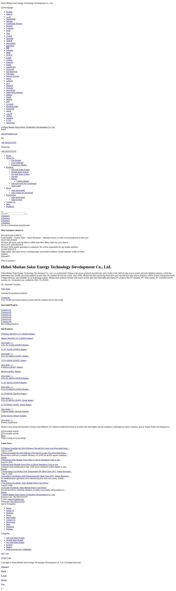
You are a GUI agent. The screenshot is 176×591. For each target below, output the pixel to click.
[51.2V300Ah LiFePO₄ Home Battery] (17, 400)
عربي (8, 17)
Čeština (9, 60)
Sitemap (9, 529)
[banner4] (5, 223)
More (3, 436)
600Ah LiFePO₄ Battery (11, 371)
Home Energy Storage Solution (14, 416)
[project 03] (6, 315)
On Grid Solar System (20, 174)
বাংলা (7, 102)
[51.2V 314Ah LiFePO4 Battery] (15, 345)
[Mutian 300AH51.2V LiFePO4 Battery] (18, 334)
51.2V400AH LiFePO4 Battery (14, 394)
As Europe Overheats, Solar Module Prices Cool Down (23, 488)
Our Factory (16, 160)
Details (4, 457)
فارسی (9, 113)
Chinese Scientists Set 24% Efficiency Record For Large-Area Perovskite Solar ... (34, 453)
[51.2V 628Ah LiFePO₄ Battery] (15, 356)
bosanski (9, 38)
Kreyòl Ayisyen (12, 76)
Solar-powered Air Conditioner (24, 183)
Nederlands (10, 19)
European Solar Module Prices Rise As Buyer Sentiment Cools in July (29, 464)
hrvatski (9, 26)
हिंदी (7, 48)
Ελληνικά (10, 69)
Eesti (8, 30)
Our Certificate (17, 163)
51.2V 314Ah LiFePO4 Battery (14, 349)
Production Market (19, 165)
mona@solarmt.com (9, 134)
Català (8, 58)
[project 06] (6, 322)
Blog (8, 204)
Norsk (8, 97)
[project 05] (6, 319)
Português (10, 109)
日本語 (9, 41)
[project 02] (6, 312)
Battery (14, 179)
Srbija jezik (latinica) (14, 92)
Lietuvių (9, 81)
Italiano (9, 95)
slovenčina (10, 123)
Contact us (5, 297)
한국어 (9, 55)
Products (9, 167)
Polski (8, 65)
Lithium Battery (22, 181)
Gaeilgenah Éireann (14, 24)
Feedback (10, 207)
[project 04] (6, 317)
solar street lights (18, 190)
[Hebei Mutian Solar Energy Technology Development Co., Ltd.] (28, 127)
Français (9, 62)
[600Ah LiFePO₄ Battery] (12, 367)
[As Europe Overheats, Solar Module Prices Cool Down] (24, 483)
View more (5, 289)
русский (9, 104)
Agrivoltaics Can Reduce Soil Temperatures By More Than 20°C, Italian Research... (35, 476)
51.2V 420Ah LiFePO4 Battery (14, 382)
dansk (8, 111)
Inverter (14, 176)
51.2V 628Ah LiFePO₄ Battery (14, 360)
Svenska (9, 88)
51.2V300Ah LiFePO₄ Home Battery (16, 405)
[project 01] (6, 310)
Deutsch (9, 86)
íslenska (9, 21)
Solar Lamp (16, 186)
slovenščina (11, 43)
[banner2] (5, 218)
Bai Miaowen (11, 71)
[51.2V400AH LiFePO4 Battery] (15, 389)
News (8, 188)
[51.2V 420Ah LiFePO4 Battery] (15, 378)
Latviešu (9, 50)
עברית (8, 120)
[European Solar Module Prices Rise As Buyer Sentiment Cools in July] (30, 460)
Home (8, 156)
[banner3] (5, 221)
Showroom (10, 522)
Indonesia (10, 46)
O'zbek (9, 36)
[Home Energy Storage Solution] (15, 411)
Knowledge (11, 195)
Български (10, 90)
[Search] (2, 211)
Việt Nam (10, 74)
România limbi (12, 106)
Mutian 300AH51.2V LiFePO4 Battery (17, 338)
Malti (8, 53)
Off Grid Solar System (20, 169)
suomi (8, 78)
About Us (10, 158)
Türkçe (9, 116)
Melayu (9, 99)
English (9, 12)
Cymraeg (10, 28)
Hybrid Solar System (19, 172)
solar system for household (22, 193)
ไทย (8, 33)
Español (9, 118)
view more (7, 343)
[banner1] (5, 216)
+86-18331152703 (8, 142)
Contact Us (10, 202)
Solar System (16, 200)
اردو (8, 83)
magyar (9, 14)
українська (11, 67)
